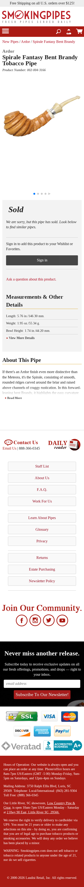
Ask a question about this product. (31, 279)
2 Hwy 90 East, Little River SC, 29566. (33, 812)
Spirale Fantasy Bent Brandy (54, 42)
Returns (42, 558)
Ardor (25, 42)
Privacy (42, 541)
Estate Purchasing (42, 569)
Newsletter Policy (42, 581)
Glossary (42, 529)
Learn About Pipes (42, 518)
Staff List (42, 466)
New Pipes (10, 42)
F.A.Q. (42, 490)
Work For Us (42, 501)
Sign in (42, 260)
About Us (42, 478)
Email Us (9, 448)
